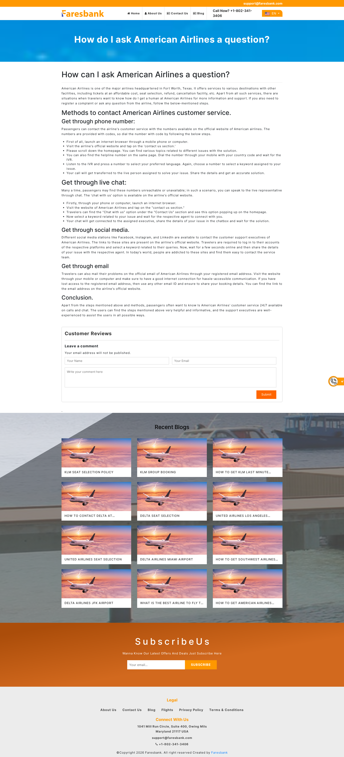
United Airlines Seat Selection (93, 559)
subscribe (201, 665)
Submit (266, 394)
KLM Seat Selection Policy (88, 472)
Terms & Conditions (226, 710)
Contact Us (179, 13)
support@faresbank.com (262, 3)
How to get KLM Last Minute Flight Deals (242, 474)
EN (273, 13)
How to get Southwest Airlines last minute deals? (246, 561)
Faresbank (219, 752)
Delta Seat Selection (160, 516)
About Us (154, 13)
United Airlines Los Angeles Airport (242, 517)
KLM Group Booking (158, 472)
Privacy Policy (191, 710)
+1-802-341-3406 (173, 744)
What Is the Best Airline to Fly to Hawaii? (171, 604)
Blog (200, 13)
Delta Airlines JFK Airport (88, 603)
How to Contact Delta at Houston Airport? (88, 517)
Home (135, 13)
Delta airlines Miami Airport (166, 559)
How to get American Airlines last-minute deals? (244, 604)
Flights (167, 710)
